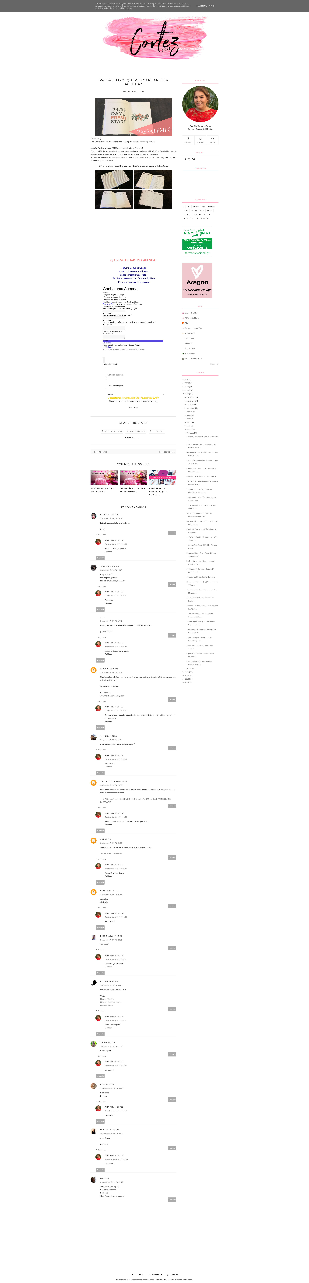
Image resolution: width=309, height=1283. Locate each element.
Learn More (202, 6)
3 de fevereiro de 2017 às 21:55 (111, 895)
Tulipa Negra (107, 1042)
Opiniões (194, 210)
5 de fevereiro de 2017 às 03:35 (116, 596)
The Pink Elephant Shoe (113, 781)
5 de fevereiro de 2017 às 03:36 (116, 759)
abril (188, 426)
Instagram (200, 142)
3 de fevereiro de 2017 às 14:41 (111, 621)
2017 (187, 394)
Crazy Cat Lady (118, 581)
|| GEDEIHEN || (106, 631)
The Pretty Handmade (166, 151)
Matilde (104, 1178)
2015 (187, 675)
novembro (191, 401)
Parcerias (211, 206)
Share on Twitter (137, 431)
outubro (190, 404)
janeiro (189, 668)
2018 (187, 390)
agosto (189, 412)
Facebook (188, 142)
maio (188, 422)
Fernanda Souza (109, 891)
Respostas (102, 535)
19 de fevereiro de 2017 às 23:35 (116, 1111)
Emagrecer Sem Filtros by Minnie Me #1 (201, 476)
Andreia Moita (191, 348)
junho (189, 419)
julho (189, 415)
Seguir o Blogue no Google (134, 267)
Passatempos (137, 438)
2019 (187, 387)
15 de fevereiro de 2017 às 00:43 (111, 1088)
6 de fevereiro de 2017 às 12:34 (111, 1046)
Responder (172, 533)
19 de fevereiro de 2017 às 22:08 (111, 1134)
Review (186, 210)
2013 (187, 682)
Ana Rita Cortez (114, 540)
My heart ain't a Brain (193, 358)
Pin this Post (158, 431)
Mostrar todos (214, 364)
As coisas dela (108, 736)
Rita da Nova (190, 353)
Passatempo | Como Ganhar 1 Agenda (200, 577)
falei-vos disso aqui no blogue (152, 157)
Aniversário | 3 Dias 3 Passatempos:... (103, 490)
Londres (209, 210)
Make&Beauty (188, 218)
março (189, 429)
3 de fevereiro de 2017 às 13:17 (111, 570)
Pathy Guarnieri (109, 514)
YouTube (212, 142)
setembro (190, 408)
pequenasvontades (111, 936)
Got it (212, 6)
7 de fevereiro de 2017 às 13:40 (116, 1065)
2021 (187, 379)
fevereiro (190, 433)
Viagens (196, 206)
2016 (187, 672)
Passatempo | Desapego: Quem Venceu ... (158, 491)
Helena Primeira (109, 981)
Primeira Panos (106, 1005)
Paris (202, 210)
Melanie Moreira (109, 1130)
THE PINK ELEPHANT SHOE (112, 799)
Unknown (105, 839)
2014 (187, 679)
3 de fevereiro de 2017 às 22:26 (111, 940)
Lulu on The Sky (191, 313)
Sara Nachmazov (109, 566)
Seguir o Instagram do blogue (134, 271)
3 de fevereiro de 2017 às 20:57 (111, 785)
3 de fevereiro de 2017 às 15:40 (111, 740)
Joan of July (189, 338)
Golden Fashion (109, 668)
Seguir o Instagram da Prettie (133, 274)
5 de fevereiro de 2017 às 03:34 (116, 544)
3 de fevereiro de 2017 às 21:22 (111, 843)
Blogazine (197, 214)
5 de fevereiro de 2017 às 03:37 (116, 959)
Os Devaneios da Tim (193, 328)
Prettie (109, 160)
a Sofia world (190, 333)
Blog (203, 206)
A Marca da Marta (192, 318)
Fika (186, 323)
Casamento (187, 214)
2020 (187, 383)
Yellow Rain (189, 343)
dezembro (190, 397)
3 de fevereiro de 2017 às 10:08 (111, 518)
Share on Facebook (113, 431)
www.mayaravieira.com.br (111, 853)
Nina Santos (107, 1084)
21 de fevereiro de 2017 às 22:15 (111, 1182)
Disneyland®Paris (202, 218)
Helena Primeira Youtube (110, 1002)
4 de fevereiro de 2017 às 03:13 (111, 985)
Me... (189, 206)
